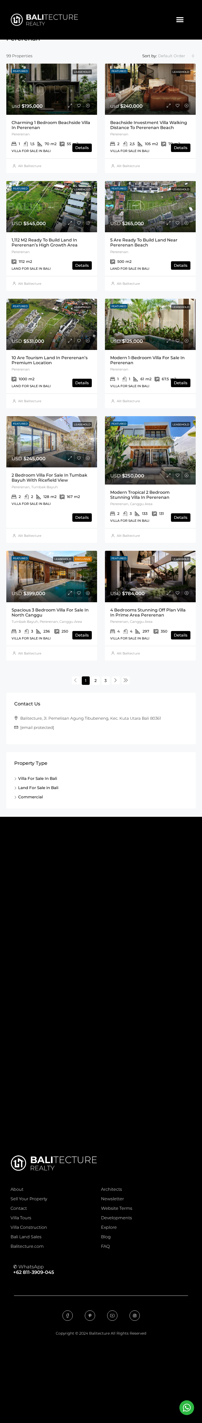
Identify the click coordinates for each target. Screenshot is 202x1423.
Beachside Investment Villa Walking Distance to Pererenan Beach (148, 125)
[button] (179, 20)
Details (82, 147)
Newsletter (112, 1198)
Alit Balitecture (29, 166)
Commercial (30, 796)
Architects (111, 1189)
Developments (116, 1217)
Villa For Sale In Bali (37, 778)
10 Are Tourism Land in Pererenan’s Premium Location (50, 360)
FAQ (105, 1246)
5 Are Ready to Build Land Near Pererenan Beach (144, 243)
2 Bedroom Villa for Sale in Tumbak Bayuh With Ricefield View (49, 478)
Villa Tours (21, 1217)
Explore (109, 1227)
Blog (106, 1236)
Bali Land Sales (26, 1236)
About (17, 1189)
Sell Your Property (29, 1198)
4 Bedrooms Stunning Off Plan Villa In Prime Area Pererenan (148, 613)
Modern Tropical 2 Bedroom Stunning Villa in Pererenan (140, 495)
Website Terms (116, 1208)
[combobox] (176, 55)
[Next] (116, 680)
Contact (19, 1208)
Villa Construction (29, 1227)
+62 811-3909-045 (33, 1272)
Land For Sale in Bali (38, 787)
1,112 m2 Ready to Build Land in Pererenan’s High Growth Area (45, 243)
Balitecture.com (27, 1246)
